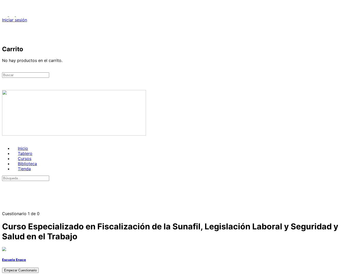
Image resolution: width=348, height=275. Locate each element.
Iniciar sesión (14, 19)
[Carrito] (5, 37)
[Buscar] (5, 32)
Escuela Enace (14, 260)
